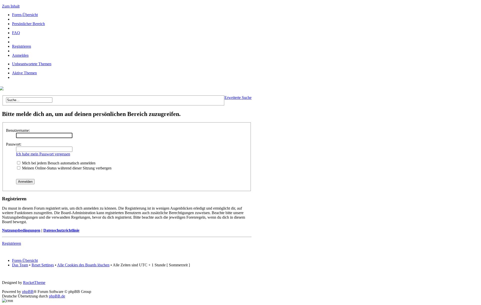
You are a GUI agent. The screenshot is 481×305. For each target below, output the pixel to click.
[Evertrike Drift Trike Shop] (3, 89)
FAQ (16, 33)
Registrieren (21, 46)
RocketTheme (34, 282)
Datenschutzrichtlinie (61, 230)
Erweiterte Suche (238, 97)
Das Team (20, 265)
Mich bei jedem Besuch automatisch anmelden (58, 163)
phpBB (28, 291)
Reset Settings (43, 265)
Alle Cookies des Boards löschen (83, 265)
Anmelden (20, 55)
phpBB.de (57, 296)
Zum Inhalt (11, 6)
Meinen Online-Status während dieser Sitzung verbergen (66, 168)
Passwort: (13, 144)
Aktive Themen (24, 73)
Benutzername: (18, 130)
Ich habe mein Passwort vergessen (43, 154)
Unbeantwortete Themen (31, 64)
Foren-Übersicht (25, 15)
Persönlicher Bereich (28, 24)
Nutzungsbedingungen (21, 230)
